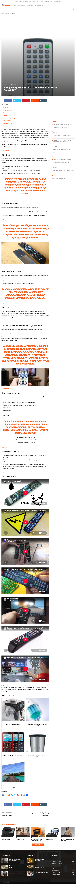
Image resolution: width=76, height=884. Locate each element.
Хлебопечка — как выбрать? (16, 873)
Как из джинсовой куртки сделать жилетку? (63, 159)
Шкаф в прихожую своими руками (61, 127)
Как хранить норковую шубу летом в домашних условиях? (67, 839)
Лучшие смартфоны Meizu (59, 156)
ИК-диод (5, 115)
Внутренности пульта (8, 112)
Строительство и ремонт (22, 835)
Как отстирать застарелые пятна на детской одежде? (36, 839)
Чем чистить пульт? (8, 120)
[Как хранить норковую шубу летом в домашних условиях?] (68, 832)
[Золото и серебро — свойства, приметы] (30, 867)
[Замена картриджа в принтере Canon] (8, 832)
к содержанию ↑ (5, 150)
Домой (2, 13)
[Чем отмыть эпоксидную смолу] (30, 873)
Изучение (5, 107)
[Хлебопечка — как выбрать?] (4, 873)
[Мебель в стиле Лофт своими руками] (4, 860)
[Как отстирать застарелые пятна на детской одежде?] (38, 832)
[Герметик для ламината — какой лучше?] (23, 832)
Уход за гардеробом (66, 835)
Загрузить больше (37, 844)
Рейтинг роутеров (57, 152)
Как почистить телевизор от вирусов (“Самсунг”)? (10, 814)
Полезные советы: (7, 123)
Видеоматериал (7, 126)
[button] (73, 9)
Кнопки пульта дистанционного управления (14, 118)
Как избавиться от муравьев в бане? (61, 149)
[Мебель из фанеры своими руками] (4, 867)
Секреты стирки (35, 835)
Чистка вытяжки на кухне (59, 178)
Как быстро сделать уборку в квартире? (62, 124)
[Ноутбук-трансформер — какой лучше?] (53, 832)
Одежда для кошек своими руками (61, 162)
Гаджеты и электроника (10, 13)
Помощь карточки (7, 110)
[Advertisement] (38, 25)
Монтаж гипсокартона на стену (60, 175)
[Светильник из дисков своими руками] (30, 860)
